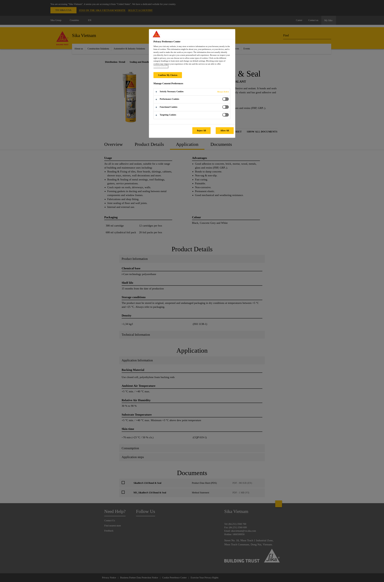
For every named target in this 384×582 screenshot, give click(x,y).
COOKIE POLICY (160, 67)
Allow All (224, 130)
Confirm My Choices (167, 75)
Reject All (201, 130)
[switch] (225, 99)
